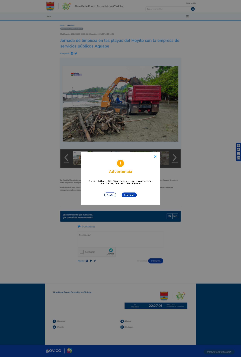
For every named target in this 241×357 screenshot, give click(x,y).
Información (129, 195)
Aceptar (110, 195)
